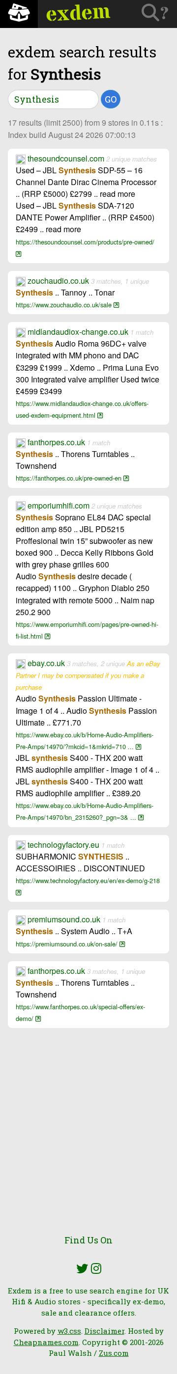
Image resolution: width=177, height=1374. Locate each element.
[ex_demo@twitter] (82, 1268)
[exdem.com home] (19, 14)
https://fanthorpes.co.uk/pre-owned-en (69, 478)
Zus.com (114, 1353)
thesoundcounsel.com (66, 158)
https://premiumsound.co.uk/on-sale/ (67, 943)
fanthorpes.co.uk (56, 442)
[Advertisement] (88, 1136)
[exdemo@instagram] (96, 1268)
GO (111, 99)
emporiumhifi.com (58, 505)
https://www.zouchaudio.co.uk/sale (65, 304)
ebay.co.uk (46, 663)
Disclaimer (104, 1331)
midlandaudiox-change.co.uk (78, 331)
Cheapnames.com (46, 1342)
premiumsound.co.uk (64, 919)
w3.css (69, 1331)
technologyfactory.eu (63, 844)
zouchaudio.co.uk (58, 280)
